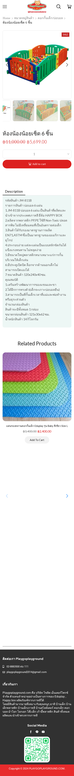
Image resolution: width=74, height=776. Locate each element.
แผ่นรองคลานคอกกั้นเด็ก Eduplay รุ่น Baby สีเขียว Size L (37, 425)
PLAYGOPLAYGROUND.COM (47, 768)
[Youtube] (43, 731)
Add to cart (39, 164)
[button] (7, 64)
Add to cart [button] (37, 439)
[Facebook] (30, 731)
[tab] (13, 191)
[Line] (37, 731)
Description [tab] (14, 191)
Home (6, 18)
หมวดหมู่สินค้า (24, 18)
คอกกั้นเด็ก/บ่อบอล (50, 18)
